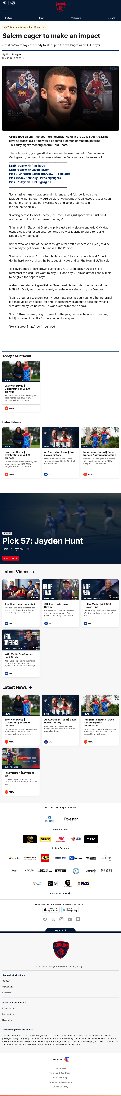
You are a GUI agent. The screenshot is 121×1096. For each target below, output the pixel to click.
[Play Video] (60, 98)
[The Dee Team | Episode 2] (21, 603)
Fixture (8, 18)
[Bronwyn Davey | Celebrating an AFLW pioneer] (21, 386)
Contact (6, 981)
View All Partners (58, 893)
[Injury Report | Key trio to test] (21, 772)
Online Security (60, 1087)
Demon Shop (8, 1014)
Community (7, 987)
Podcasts (6, 992)
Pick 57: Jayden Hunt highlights (30, 182)
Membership (8, 1008)
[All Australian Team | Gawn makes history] (60, 452)
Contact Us (60, 1068)
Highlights (64, 174)
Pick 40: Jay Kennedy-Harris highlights (35, 178)
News (42, 18)
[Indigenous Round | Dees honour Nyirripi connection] (100, 452)
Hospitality (7, 1020)
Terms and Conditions (60, 1073)
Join (110, 18)
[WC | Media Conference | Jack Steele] (21, 653)
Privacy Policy (75, 966)
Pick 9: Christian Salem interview (31, 174)
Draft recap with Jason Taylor (29, 169)
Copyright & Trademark (60, 1082)
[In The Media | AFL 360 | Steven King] (100, 603)
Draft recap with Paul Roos (27, 165)
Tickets (75, 18)
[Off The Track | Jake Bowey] (60, 603)
